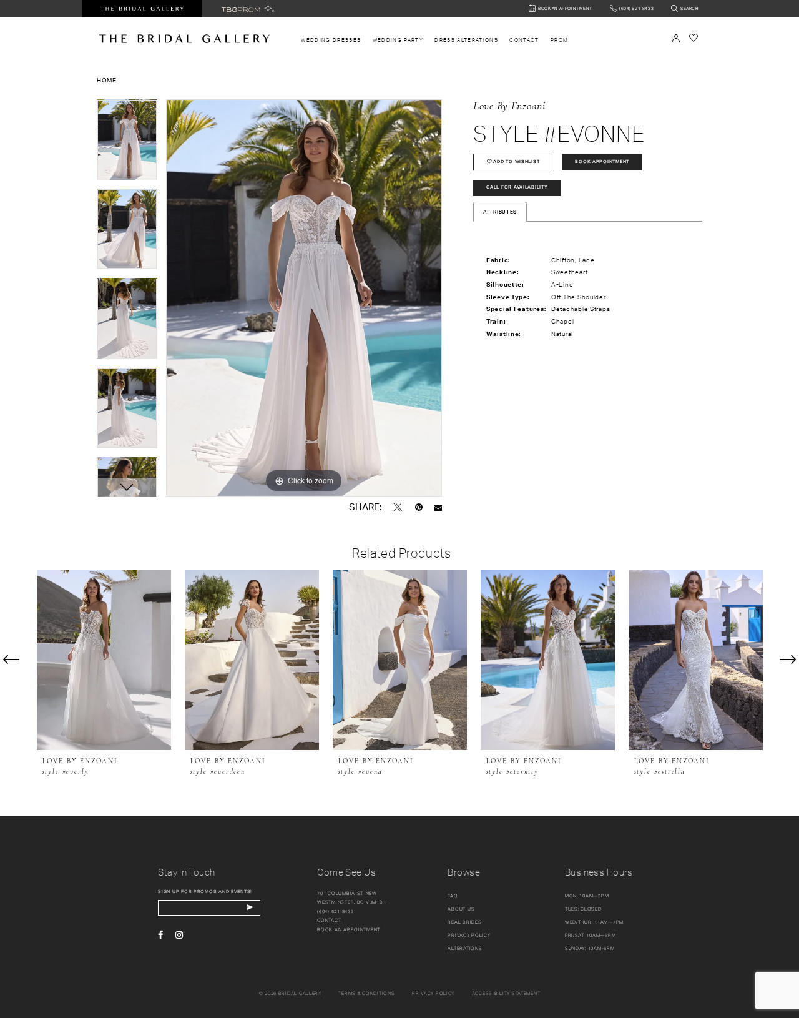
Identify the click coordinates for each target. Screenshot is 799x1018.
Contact (329, 920)
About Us (461, 909)
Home (107, 80)
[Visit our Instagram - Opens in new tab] (179, 935)
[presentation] (104, 660)
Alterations (465, 948)
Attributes (500, 212)
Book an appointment (348, 929)
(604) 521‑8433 (335, 911)
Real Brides (464, 922)
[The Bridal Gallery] (184, 38)
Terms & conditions (366, 993)
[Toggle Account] (676, 38)
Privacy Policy (469, 935)
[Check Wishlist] (693, 38)
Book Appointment (602, 161)
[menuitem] (331, 40)
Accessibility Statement (506, 993)
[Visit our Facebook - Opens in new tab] (160, 935)
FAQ (453, 896)
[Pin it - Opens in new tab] (419, 507)
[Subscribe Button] (250, 908)
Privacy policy (433, 993)
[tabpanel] (127, 144)
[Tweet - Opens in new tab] (398, 507)
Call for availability (516, 187)
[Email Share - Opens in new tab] (438, 507)
